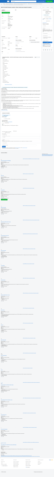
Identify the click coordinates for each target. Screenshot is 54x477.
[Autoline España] (3, 1)
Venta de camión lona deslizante (9, 455)
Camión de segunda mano (29, 456)
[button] (38, 7)
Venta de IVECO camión (14, 456)
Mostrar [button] (47, 18)
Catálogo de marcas (15, 466)
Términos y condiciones (16, 461)
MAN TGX (2, 175)
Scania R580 (3, 265)
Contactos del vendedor (4, 464)
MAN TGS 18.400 (3, 207)
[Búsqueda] (11, 1)
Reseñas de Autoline (15, 465)
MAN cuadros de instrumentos (47, 155)
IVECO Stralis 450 (24, 455)
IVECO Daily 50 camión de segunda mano (6, 456)
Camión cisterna (3, 455)
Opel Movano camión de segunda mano (21, 456)
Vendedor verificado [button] (6, 115)
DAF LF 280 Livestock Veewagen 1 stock (6, 399)
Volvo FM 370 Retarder (4, 429)
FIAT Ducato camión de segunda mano (17, 455)
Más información (45, 22)
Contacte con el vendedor (6, 12)
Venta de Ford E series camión (36, 456)
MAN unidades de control (45, 154)
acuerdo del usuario (24, 147)
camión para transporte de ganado (10, 19)
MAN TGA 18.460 (3, 250)
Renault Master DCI (3, 414)
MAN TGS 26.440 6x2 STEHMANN (6, 160)
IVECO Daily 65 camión (29, 455)
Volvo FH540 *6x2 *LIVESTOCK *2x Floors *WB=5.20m (8, 444)
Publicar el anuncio (4, 199)
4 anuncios (5, 116)
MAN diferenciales (50, 155)
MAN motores (49, 154)
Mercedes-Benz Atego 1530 (5, 235)
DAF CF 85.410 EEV (4, 355)
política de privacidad (17, 147)
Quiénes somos (3, 461)
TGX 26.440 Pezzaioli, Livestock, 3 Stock (10, 16)
